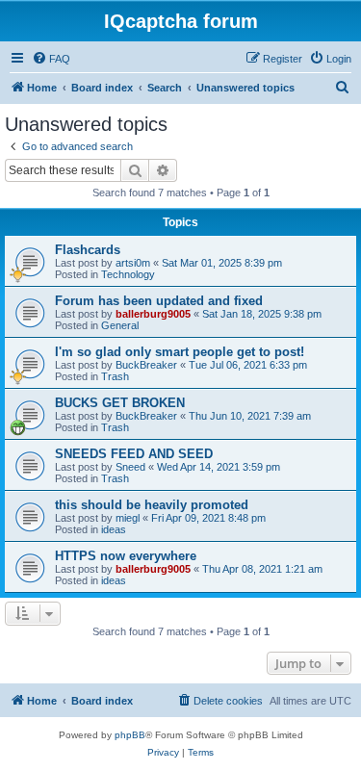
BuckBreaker (146, 365)
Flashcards (87, 250)
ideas (113, 529)
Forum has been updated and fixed (159, 301)
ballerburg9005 (153, 314)
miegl (128, 518)
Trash (115, 376)
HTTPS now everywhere (125, 556)
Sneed (130, 467)
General (120, 325)
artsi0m (133, 263)
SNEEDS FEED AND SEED (134, 454)
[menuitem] (51, 58)
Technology (128, 274)
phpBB (130, 735)
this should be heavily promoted (151, 505)
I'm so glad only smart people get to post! (179, 352)
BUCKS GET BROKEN (120, 403)
